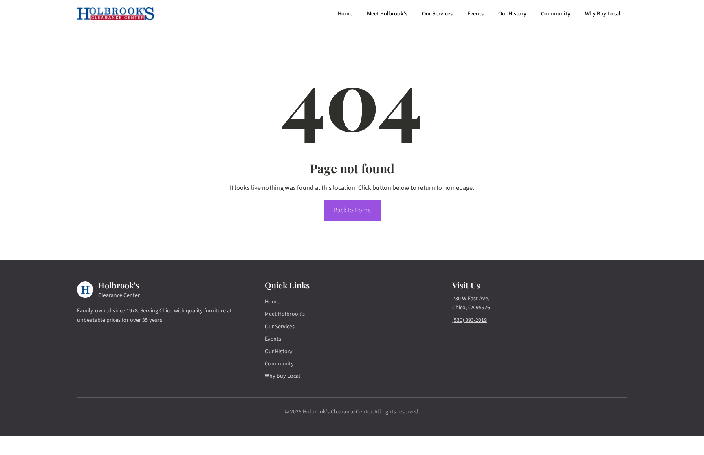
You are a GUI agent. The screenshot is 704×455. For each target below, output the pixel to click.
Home (345, 14)
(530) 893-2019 (469, 320)
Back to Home (352, 210)
